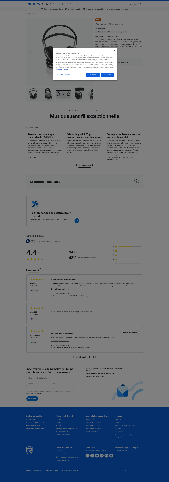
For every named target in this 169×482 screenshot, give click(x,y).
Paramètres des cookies (63, 75)
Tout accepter (107, 75)
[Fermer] (114, 50)
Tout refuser (92, 75)
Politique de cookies (62, 69)
